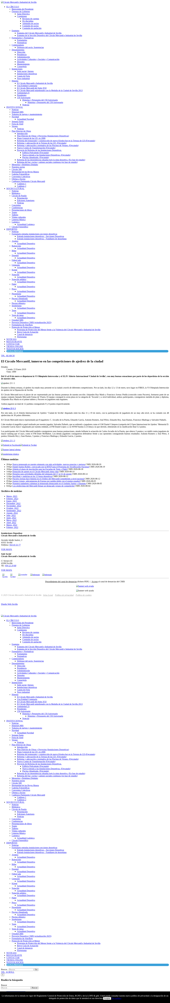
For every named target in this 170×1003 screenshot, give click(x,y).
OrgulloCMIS (17, 320)
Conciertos (16, 205)
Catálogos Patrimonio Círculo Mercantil (28, 181)
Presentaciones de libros (22, 210)
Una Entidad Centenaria (27, 86)
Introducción (22, 133)
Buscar (4, 985)
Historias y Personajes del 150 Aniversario (40, 100)
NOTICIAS (11, 339)
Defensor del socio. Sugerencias (30, 47)
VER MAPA (6, 549)
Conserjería (22, 66)
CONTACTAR (13, 344)
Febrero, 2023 (12, 499)
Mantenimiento (23, 64)
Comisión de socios (30, 26)
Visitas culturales (19, 217)
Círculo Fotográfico (20, 227)
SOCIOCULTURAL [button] (15, 188)
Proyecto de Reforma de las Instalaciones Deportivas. (39, 150)
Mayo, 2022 (11, 520)
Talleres (15, 215)
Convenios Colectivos (21, 176)
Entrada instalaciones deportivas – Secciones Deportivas (40, 236)
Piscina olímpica (18, 303)
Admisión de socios (30, 23)
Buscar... (4, 969)
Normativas (22, 42)
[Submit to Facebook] (10, 445)
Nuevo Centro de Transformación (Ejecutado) (36, 148)
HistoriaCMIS (18, 112)
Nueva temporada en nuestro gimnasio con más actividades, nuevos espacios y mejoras (49, 464)
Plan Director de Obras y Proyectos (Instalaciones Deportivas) (43, 136)
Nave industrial (23, 78)
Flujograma (22, 337)
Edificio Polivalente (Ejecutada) (35, 152)
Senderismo (17, 306)
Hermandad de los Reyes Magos (25, 172)
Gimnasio (16, 265)
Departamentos (18, 50)
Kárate (14, 270)
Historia (15, 81)
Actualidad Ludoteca (26, 224)
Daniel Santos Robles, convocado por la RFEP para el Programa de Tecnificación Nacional (50, 467)
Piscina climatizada (20, 298)
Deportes (21, 62)
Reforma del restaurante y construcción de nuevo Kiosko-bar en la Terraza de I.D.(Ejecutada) (56, 141)
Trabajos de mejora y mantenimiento (27, 114)
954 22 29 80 (10, 565)
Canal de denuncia (25, 334)
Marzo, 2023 (11, 496)
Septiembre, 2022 (13, 510)
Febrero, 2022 (12, 527)
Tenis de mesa (18, 315)
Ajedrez (15, 241)
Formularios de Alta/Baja (22, 325)
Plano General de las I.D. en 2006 (31, 138)
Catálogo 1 (21, 184)
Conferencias (17, 207)
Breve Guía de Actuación (27, 332)
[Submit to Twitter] (28, 445)
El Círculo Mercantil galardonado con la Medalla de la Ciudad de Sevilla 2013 (50, 90)
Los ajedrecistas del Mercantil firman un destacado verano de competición (43, 486)
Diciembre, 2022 (13, 503)
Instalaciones (17, 69)
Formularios (22, 40)
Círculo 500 (17, 169)
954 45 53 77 (15, 545)
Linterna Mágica (19, 219)
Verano (15, 126)
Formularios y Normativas (23, 38)
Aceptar (107, 998)
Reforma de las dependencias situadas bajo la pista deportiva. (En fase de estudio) (51, 160)
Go (36, 970)
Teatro (14, 212)
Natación (15, 274)
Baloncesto (16, 246)
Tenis (14, 310)
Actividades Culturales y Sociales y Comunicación (38, 59)
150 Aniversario (23, 97)
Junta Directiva (23, 14)
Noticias (25, 105)
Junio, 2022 (11, 518)
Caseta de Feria (23, 76)
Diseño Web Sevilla (9, 604)
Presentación (22, 198)
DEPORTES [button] (11, 229)
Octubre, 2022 (12, 508)
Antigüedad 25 (23, 93)
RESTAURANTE (14, 341)
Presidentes (21, 95)
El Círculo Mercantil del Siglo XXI (31, 88)
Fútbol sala (16, 260)
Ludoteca (16, 222)
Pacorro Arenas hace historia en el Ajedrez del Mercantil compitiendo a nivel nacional (48, 479)
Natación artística (19, 279)
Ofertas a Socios (18, 179)
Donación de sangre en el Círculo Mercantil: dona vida (35, 471)
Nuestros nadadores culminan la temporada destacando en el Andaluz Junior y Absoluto (49, 483)
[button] (8, 356)
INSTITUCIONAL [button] (14, 107)
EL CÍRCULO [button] (12, 7)
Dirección (21, 52)
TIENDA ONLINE (14, 346)
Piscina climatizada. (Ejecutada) (35, 157)
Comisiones (22, 16)
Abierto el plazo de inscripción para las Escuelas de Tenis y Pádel (40, 469)
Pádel (14, 284)
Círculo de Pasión (19, 196)
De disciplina (27, 21)
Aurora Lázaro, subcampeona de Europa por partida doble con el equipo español (46, 481)
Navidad (15, 117)
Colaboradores (18, 45)
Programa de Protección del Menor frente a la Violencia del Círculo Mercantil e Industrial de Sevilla (58, 329)
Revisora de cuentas (30, 19)
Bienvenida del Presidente (22, 9)
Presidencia (22, 54)
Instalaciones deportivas (27, 74)
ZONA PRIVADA (15, 351)
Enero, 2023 (11, 501)
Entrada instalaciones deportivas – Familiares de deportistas (42, 239)
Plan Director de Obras (21, 131)
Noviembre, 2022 (13, 506)
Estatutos (15, 31)
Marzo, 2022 (11, 525)
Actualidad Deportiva (26, 243)
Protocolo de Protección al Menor (26, 327)
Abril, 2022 (11, 522)
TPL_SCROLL (7, 972)
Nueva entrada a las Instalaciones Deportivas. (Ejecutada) (46, 155)
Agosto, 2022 (12, 513)
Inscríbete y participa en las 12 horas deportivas (32, 476)
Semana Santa (18, 121)
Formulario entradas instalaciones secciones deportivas (34, 234)
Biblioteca (16, 193)
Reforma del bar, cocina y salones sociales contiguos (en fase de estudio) (47, 162)
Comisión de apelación (31, 28)
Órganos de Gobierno (21, 11)
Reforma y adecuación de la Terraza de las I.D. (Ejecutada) (41, 143)
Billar (14, 251)
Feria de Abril (17, 124)
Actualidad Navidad (25, 119)
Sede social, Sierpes (25, 71)
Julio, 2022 (11, 515)
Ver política (116, 998)
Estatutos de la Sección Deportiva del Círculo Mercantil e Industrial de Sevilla (49, 35)
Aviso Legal (48, 595)
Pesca (14, 289)
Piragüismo (16, 294)
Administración (23, 57)
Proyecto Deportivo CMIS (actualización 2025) (31, 322)
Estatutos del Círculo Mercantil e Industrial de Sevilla (39, 33)
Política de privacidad (64, 595)
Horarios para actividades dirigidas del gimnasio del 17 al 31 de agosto (42, 474)
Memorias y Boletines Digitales (25, 164)
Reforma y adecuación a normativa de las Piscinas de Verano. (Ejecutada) (47, 145)
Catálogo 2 (21, 186)
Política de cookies (84, 595)
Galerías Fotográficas (20, 174)
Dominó (15, 255)
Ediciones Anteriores (25, 200)
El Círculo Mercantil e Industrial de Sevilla (35, 83)
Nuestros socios (18, 167)
